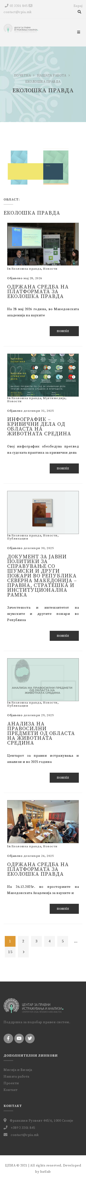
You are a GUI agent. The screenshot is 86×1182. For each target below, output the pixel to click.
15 (10, 952)
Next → (23, 952)
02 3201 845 (18, 6)
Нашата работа (51, 75)
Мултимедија (54, 398)
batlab (45, 1172)
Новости (50, 269)
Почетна (22, 75)
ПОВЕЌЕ (63, 331)
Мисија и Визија (18, 1070)
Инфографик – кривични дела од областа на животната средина (39, 426)
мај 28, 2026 (32, 278)
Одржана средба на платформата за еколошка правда (38, 292)
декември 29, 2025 (38, 715)
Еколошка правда (26, 269)
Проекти (11, 1083)
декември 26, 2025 (38, 856)
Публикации (17, 538)
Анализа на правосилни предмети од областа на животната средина (41, 733)
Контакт (11, 1090)
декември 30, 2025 (38, 548)
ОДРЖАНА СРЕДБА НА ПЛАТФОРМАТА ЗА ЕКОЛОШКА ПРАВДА (38, 869)
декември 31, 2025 (38, 411)
